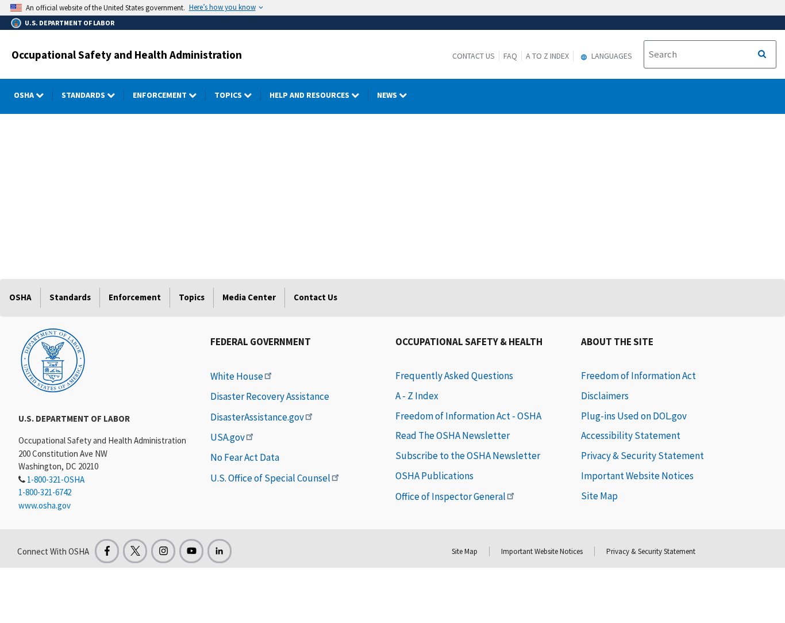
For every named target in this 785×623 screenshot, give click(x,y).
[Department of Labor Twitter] (135, 551)
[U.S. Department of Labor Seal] (52, 359)
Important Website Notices (637, 475)
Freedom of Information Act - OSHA (468, 416)
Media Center (249, 297)
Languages (611, 56)
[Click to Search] (762, 54)
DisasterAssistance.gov (257, 417)
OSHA (25, 95)
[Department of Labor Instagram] (163, 551)
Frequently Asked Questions (454, 375)
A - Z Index (416, 395)
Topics (229, 95)
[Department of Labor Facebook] (107, 551)
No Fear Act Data (244, 457)
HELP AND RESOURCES (310, 95)
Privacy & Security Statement (642, 455)
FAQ (510, 56)
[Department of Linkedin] (219, 551)
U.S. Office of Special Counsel (270, 478)
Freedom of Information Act (638, 375)
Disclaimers (605, 395)
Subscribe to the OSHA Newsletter (467, 455)
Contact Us (473, 56)
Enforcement (160, 95)
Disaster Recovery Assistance (269, 396)
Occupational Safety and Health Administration (126, 55)
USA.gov (227, 437)
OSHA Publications (434, 475)
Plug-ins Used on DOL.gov (634, 416)
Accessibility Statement (630, 435)
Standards (84, 95)
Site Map (599, 496)
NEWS (388, 95)
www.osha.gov (44, 505)
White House (236, 376)
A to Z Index (547, 56)
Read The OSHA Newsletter (452, 435)
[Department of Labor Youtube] (191, 551)
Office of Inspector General (450, 496)
